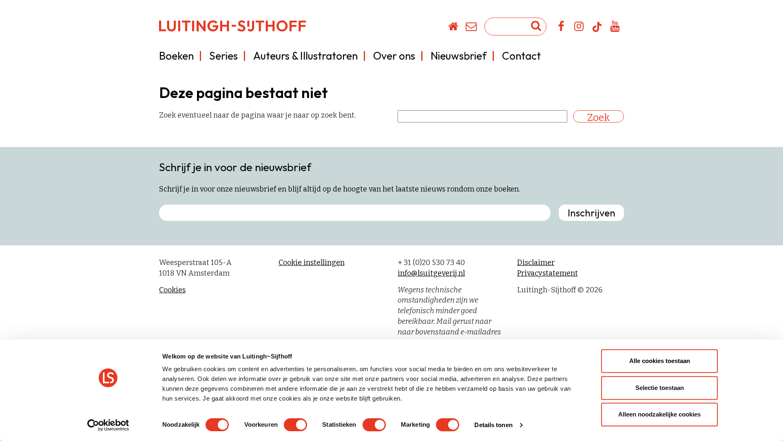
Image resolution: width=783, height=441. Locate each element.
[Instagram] (579, 27)
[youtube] (615, 27)
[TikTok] (597, 30)
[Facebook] (561, 27)
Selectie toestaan (659, 387)
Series (223, 55)
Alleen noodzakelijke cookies (659, 414)
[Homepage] (454, 27)
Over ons (394, 55)
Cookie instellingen (312, 262)
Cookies (172, 289)
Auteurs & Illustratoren (305, 55)
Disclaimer (536, 262)
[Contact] (471, 27)
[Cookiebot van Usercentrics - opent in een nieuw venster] (108, 425)
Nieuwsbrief (459, 55)
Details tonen (493, 424)
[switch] (295, 424)
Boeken (176, 55)
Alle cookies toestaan (659, 360)
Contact (521, 55)
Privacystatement (547, 273)
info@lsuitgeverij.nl (431, 273)
